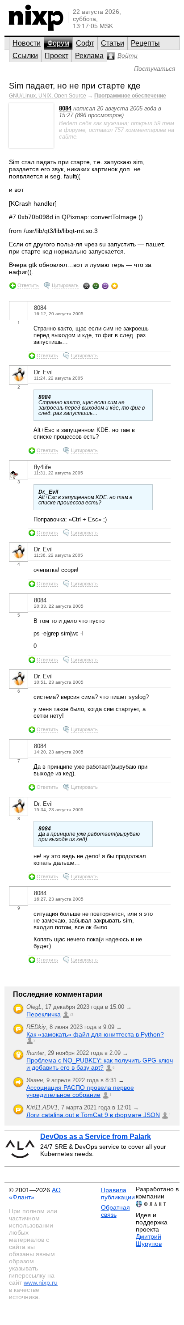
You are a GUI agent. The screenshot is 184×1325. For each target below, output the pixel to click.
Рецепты (145, 43)
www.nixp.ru (41, 1282)
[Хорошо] (105, 285)
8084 (65, 108)
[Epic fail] (86, 285)
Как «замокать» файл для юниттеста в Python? (95, 1034)
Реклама (89, 55)
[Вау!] (114, 285)
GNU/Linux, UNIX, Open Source (47, 95)
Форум (58, 43)
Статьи (112, 43)
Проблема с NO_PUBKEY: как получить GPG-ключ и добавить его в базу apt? (99, 1064)
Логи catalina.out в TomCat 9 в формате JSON (93, 1114)
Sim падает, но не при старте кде (75, 85)
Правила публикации (118, 1193)
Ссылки (25, 55)
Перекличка (43, 1014)
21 (71, 1014)
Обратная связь (115, 1211)
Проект (56, 55)
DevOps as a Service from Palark (95, 1136)
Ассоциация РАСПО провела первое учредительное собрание (80, 1091)
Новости (27, 43)
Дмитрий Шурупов (149, 1240)
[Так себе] (95, 285)
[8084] (31, 146)
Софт (85, 43)
